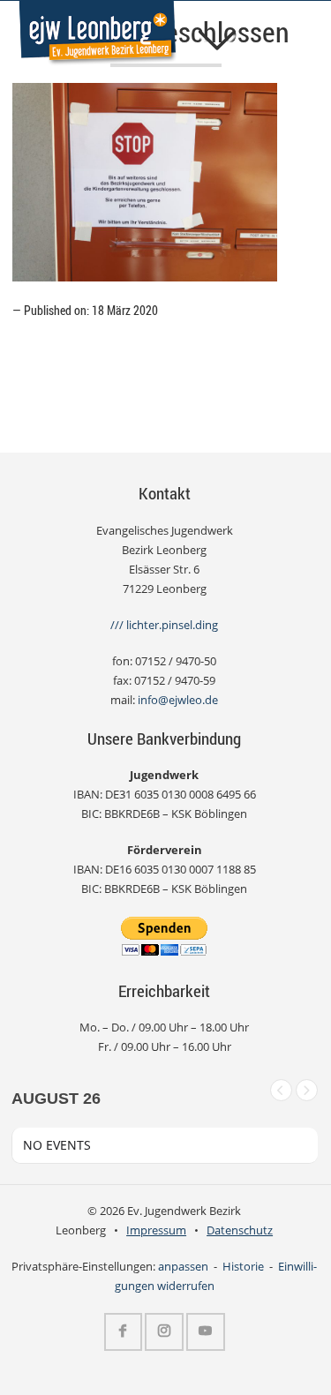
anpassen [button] (183, 1266)
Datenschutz (240, 1230)
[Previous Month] (281, 1090)
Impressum (156, 1230)
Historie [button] (243, 1266)
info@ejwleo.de (178, 700)
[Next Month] (307, 1090)
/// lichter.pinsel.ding (164, 625)
